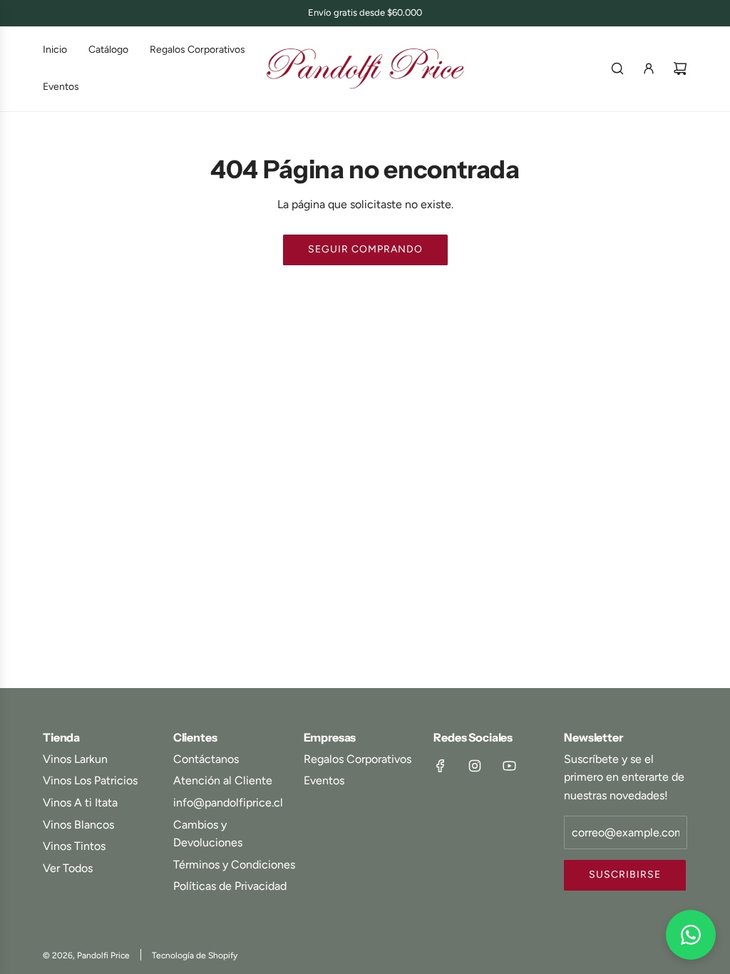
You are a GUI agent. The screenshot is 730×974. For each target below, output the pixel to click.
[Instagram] (474, 765)
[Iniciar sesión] (648, 68)
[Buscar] (617, 68)
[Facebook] (440, 765)
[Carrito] (680, 68)
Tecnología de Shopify (194, 955)
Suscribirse (625, 874)
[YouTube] (509, 765)
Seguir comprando (365, 249)
